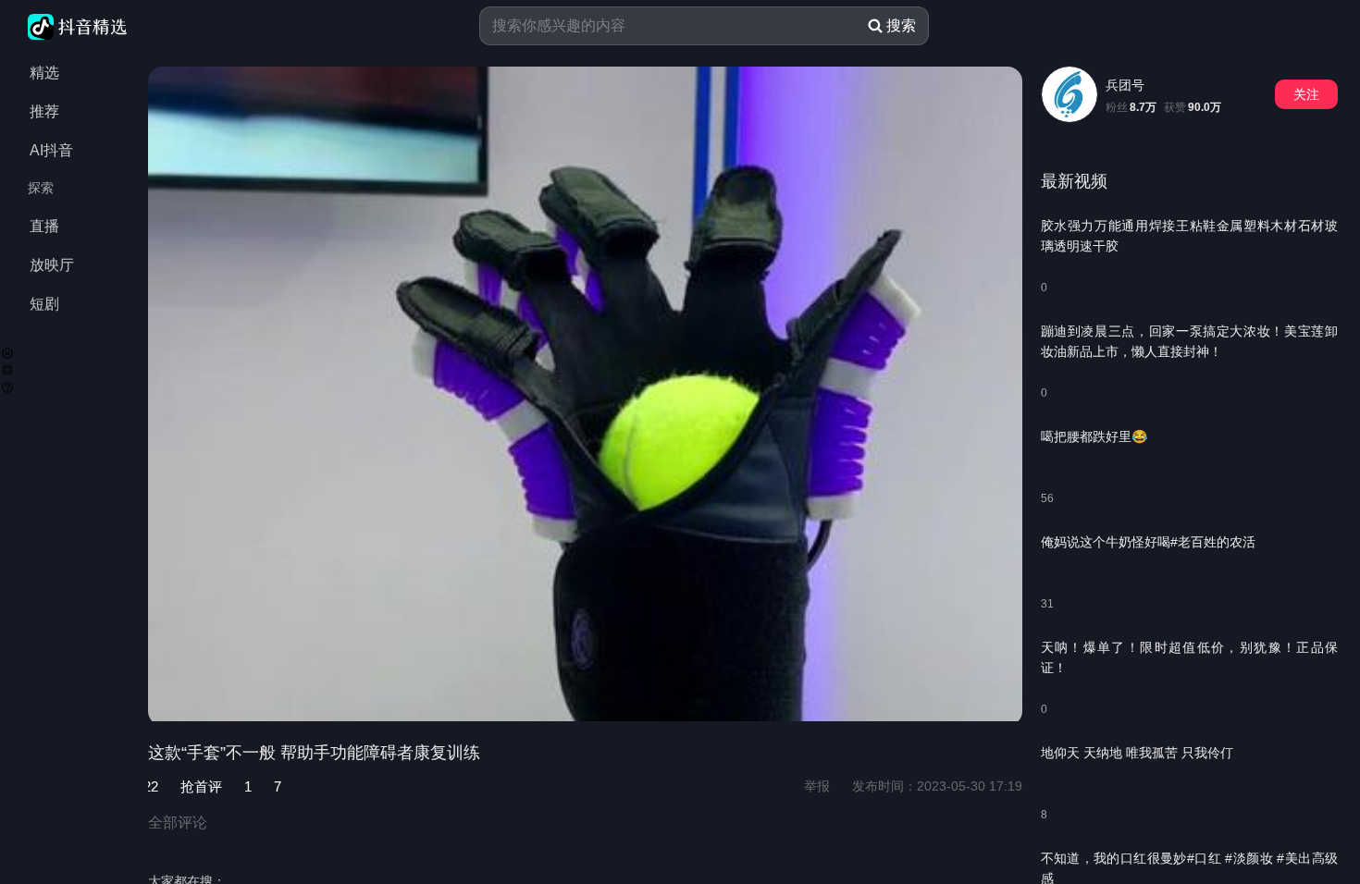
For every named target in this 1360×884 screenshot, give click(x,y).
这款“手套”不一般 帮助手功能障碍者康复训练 (314, 752)
